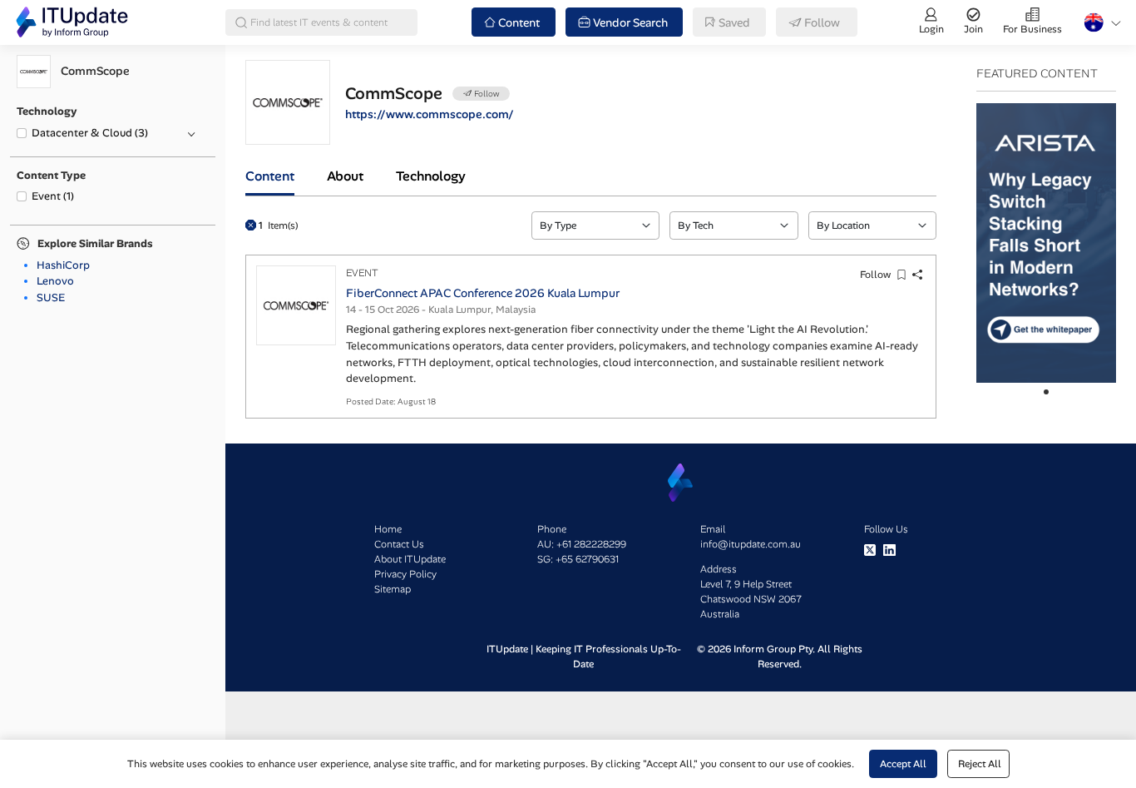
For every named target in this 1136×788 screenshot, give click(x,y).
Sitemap (392, 589)
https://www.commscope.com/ (429, 114)
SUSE (51, 297)
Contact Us (399, 544)
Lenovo (55, 281)
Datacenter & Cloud (90, 133)
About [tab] (345, 176)
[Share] (918, 275)
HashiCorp (63, 265)
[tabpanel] (590, 307)
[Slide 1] (1046, 392)
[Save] (902, 275)
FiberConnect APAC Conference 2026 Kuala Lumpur (483, 292)
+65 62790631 (587, 559)
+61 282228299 (591, 544)
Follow (875, 274)
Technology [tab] (431, 176)
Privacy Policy (405, 574)
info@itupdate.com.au (750, 544)
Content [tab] (269, 176)
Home (388, 529)
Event (53, 196)
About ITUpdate (410, 559)
